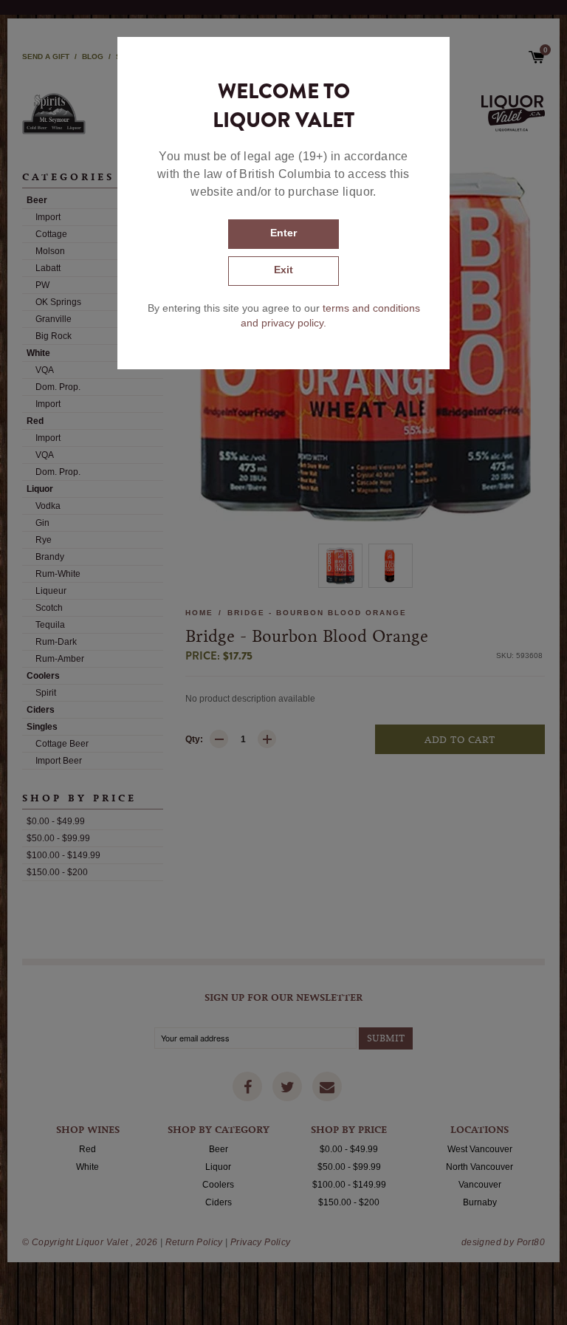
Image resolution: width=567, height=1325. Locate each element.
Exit (283, 269)
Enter (283, 233)
